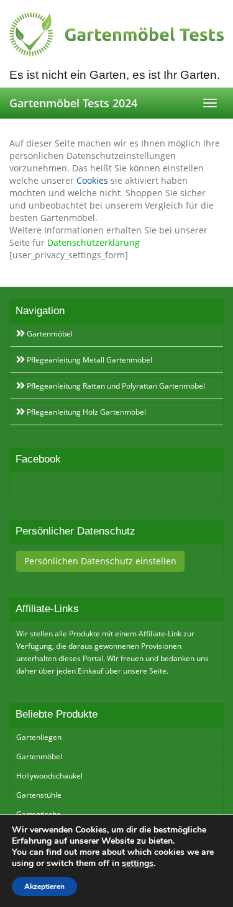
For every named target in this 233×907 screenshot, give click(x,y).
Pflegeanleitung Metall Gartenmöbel (88, 359)
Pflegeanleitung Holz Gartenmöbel (85, 412)
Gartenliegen (39, 737)
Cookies (92, 180)
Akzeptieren (44, 886)
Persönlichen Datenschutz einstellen (100, 561)
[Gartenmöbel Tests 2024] (116, 34)
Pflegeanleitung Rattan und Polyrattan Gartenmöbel (115, 386)
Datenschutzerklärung (93, 242)
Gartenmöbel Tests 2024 (73, 103)
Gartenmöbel (49, 333)
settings (137, 863)
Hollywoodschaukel (49, 775)
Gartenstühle (39, 795)
